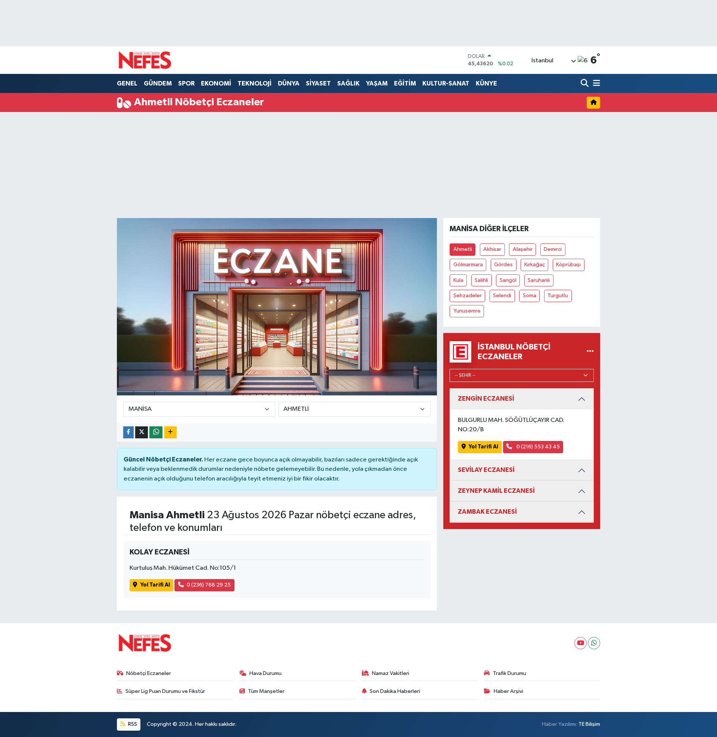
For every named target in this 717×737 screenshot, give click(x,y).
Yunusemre (467, 311)
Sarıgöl (508, 280)
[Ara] (585, 84)
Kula (458, 280)
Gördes (503, 264)
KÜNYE (486, 83)
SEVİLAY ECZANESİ (486, 470)
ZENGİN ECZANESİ (486, 398)
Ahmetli (462, 249)
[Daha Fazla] (170, 432)
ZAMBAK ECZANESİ (487, 512)
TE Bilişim (589, 724)
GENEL (127, 83)
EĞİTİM (405, 83)
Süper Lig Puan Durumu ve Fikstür (165, 691)
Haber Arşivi (508, 691)
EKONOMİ (216, 83)
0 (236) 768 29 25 (209, 585)
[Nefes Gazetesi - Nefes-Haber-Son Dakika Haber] (145, 60)
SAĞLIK (348, 83)
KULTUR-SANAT (445, 83)
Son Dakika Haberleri (395, 691)
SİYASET (318, 83)
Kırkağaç (534, 264)
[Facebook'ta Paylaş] (128, 432)
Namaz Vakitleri (390, 673)
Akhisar (492, 249)
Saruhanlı (539, 280)
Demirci (553, 249)
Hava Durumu (265, 673)
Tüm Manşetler (266, 691)
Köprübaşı (568, 264)
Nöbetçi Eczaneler (148, 673)
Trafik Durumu (509, 673)
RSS (132, 724)
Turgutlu (557, 295)
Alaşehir (523, 249)
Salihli (481, 280)
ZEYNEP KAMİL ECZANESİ (496, 491)
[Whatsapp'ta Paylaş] (155, 432)
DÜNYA (288, 83)
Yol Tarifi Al (155, 585)
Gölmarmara (468, 264)
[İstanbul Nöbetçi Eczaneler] (590, 352)
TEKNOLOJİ (254, 83)
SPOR (186, 83)
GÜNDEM (158, 83)
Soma (529, 295)
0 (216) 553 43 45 (537, 447)
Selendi (502, 295)
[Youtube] (580, 643)
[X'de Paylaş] (141, 432)
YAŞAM (377, 83)
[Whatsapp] (594, 643)
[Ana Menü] (595, 84)
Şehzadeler (467, 295)
